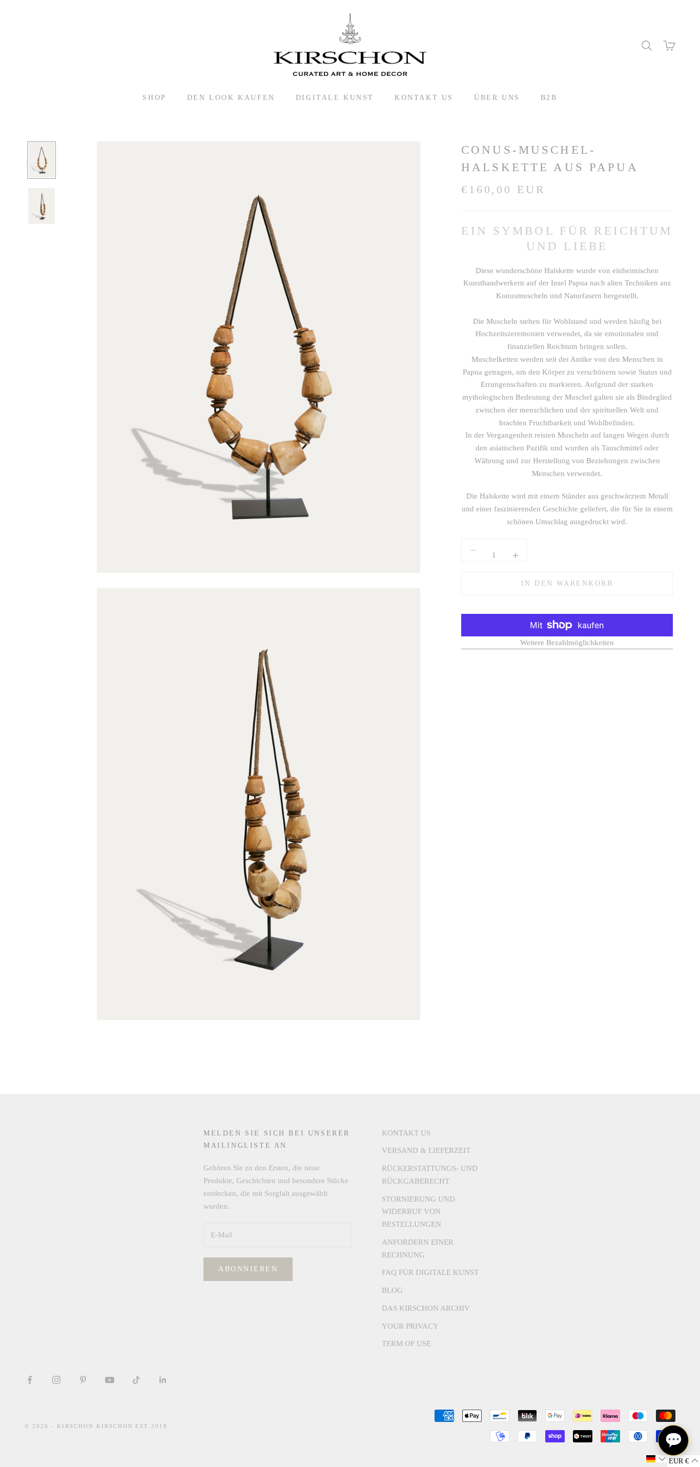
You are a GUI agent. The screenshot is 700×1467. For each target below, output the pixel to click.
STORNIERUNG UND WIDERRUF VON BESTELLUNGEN (418, 1212)
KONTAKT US (424, 97)
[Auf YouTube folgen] (110, 1380)
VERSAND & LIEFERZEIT (426, 1150)
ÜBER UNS (497, 97)
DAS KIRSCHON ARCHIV (426, 1308)
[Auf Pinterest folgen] (83, 1380)
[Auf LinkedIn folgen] (163, 1380)
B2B (549, 97)
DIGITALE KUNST (335, 97)
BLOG (392, 1290)
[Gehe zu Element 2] (41, 206)
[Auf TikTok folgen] (136, 1380)
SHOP (154, 97)
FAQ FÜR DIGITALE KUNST (430, 1272)
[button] (656, 1458)
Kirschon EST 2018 (132, 1426)
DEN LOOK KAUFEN (231, 97)
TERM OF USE (406, 1343)
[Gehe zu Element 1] (41, 160)
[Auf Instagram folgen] (56, 1380)
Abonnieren (248, 1269)
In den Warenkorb (567, 584)
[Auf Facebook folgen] (30, 1380)
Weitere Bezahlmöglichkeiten (567, 642)
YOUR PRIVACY (410, 1326)
